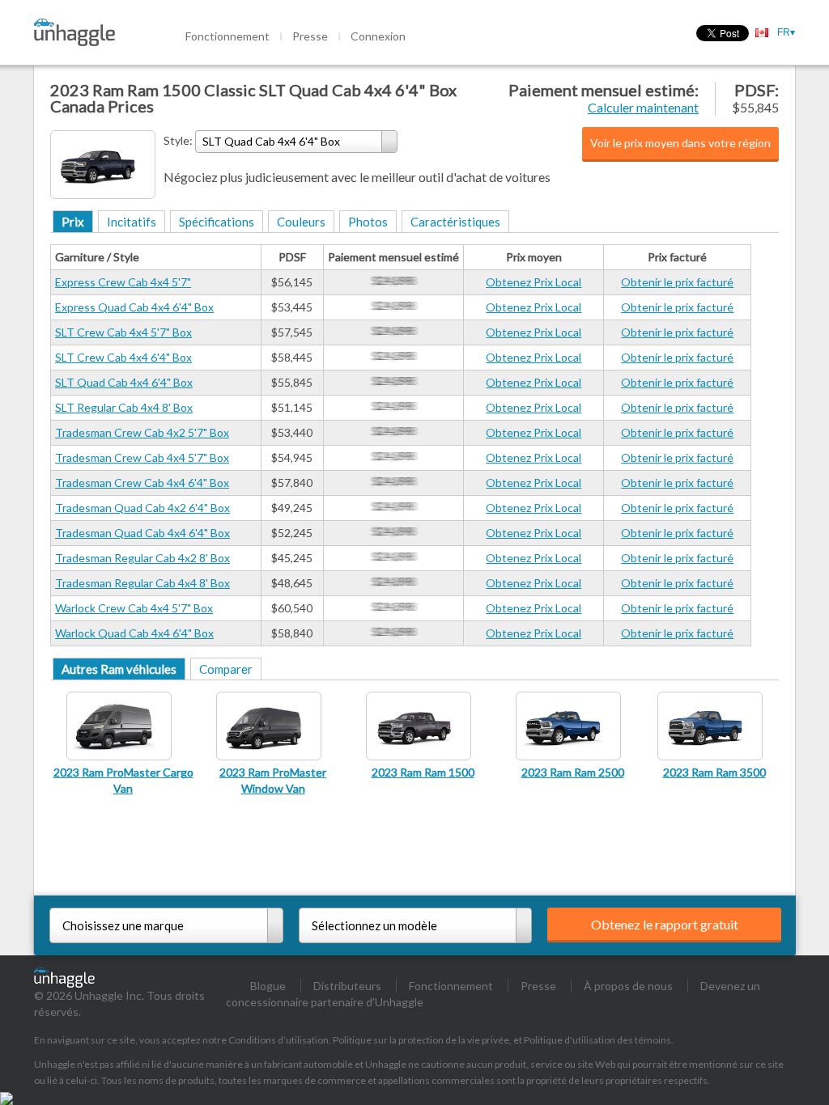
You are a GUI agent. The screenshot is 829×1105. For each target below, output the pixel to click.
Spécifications (216, 221)
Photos (368, 221)
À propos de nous (628, 986)
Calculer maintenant (643, 107)
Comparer (226, 669)
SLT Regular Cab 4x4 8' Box (124, 407)
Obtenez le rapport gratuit (664, 924)
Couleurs (301, 221)
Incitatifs (131, 221)
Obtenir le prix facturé (677, 282)
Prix (73, 221)
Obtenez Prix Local (533, 282)
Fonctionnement (227, 36)
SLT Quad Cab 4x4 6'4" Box (124, 382)
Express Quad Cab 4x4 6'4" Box (134, 307)
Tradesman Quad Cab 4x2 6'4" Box (142, 507)
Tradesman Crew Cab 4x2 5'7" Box (142, 432)
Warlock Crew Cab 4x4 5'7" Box (134, 608)
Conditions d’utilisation (278, 1040)
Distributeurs (347, 986)
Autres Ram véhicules (119, 669)
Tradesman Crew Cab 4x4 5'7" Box (142, 457)
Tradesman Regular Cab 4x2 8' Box (142, 558)
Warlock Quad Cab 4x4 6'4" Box (134, 633)
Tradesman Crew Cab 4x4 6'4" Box (142, 482)
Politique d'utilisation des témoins (597, 1040)
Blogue (268, 986)
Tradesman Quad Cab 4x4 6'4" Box (142, 533)
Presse (310, 36)
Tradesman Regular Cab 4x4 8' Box (142, 583)
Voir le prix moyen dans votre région (680, 143)
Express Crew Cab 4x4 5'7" (123, 282)
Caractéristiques (455, 221)
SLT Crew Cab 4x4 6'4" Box (123, 357)
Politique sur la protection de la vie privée (421, 1040)
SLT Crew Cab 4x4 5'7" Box (123, 332)
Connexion (378, 36)
